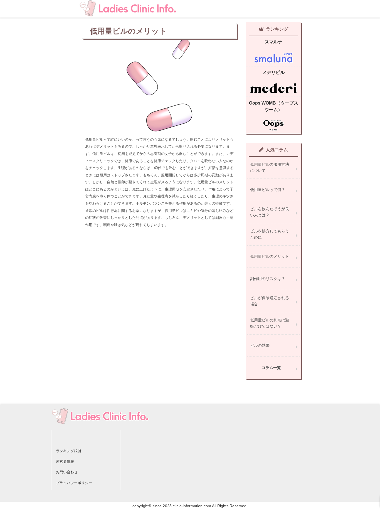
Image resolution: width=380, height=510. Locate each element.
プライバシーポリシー (74, 483)
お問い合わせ (67, 472)
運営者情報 (65, 461)
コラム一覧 (271, 367)
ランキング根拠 (68, 451)
